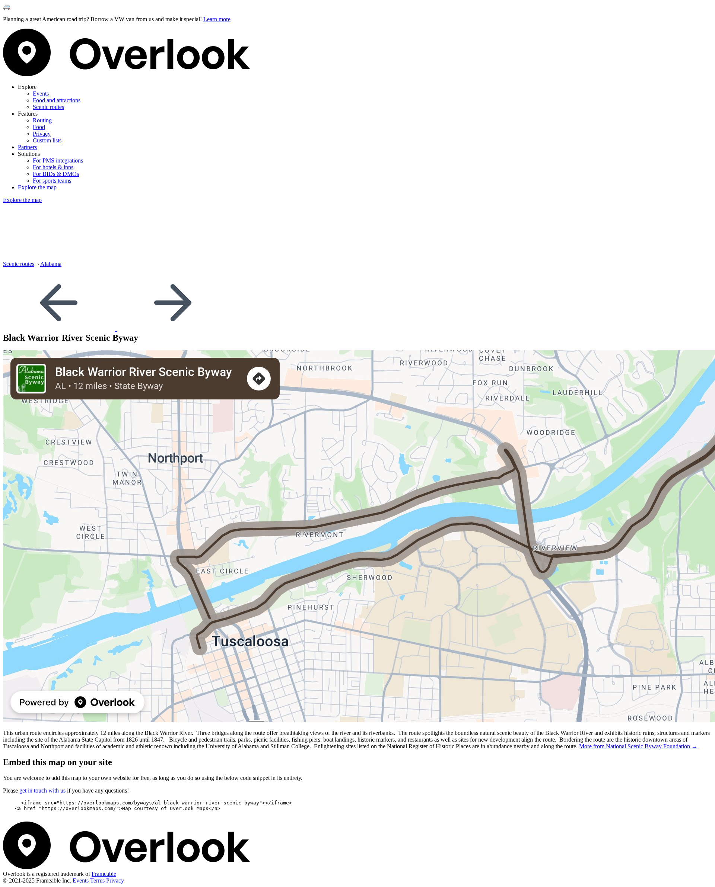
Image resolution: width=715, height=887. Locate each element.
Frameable (104, 874)
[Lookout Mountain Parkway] (173, 327)
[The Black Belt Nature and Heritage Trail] (60, 327)
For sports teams (52, 180)
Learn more (217, 19)
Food (39, 127)
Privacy (42, 134)
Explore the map (37, 187)
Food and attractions (56, 100)
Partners (27, 147)
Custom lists (47, 140)
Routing (42, 120)
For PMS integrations (58, 160)
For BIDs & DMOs (56, 174)
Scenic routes (48, 107)
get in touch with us (42, 790)
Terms (97, 880)
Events (41, 93)
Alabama (50, 264)
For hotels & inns (53, 167)
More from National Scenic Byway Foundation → (638, 746)
